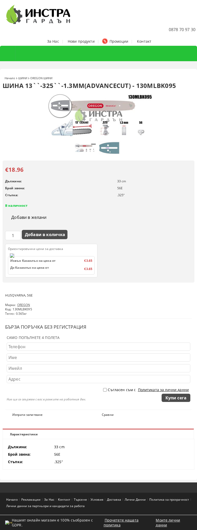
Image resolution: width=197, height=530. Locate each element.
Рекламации (31, 499)
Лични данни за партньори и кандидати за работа (45, 506)
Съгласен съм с (148, 389)
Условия (97, 499)
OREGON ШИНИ (41, 78)
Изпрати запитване (27, 414)
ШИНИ (22, 78)
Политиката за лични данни (163, 389)
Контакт (144, 41)
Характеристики (24, 434)
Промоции (119, 41)
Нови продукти (81, 41)
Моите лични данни (168, 522)
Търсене (80, 499)
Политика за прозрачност (169, 499)
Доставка (114, 499)
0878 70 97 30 (182, 29)
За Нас (53, 41)
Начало (10, 78)
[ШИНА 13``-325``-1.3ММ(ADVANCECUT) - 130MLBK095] (98, 136)
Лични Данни (135, 499)
